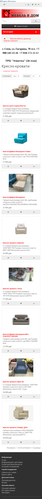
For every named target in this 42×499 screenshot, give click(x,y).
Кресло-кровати (11, 41)
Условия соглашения (10, 466)
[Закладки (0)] (32, 4)
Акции (4, 482)
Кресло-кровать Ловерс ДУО (15, 427)
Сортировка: (7, 76)
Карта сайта (7, 474)
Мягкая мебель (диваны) (20, 38)
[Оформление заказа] (38, 4)
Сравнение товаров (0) (10, 71)
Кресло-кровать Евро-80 (13, 382)
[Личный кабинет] (29, 4)
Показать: (27, 76)
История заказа (8, 490)
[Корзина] (35, 4)
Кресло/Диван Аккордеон (14, 197)
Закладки (6, 492)
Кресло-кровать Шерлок (13, 243)
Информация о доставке (12, 462)
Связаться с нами (9, 472)
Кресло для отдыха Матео (14, 106)
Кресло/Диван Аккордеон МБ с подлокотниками (16, 335)
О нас (4, 460)
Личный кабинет (9, 488)
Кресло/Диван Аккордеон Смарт (17, 151)
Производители (8, 480)
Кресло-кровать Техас (12, 288)
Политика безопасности (12, 464)
